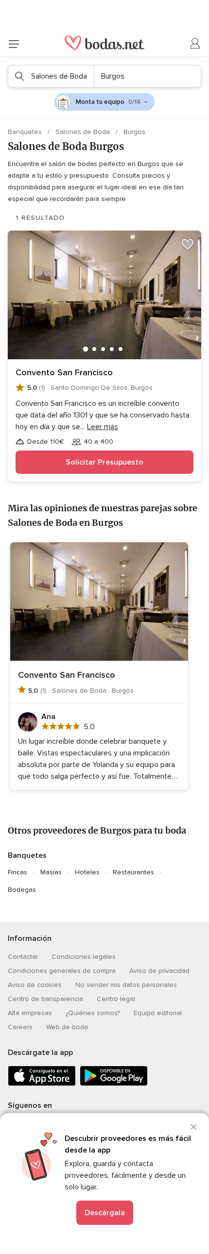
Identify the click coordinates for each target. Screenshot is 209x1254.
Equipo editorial (158, 1013)
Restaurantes (133, 872)
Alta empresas (30, 1013)
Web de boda (67, 1027)
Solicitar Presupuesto (104, 462)
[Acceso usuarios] (195, 43)
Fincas (17, 872)
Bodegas (22, 890)
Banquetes (26, 132)
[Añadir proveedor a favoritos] (187, 244)
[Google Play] (114, 1084)
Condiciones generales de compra (62, 971)
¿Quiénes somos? (93, 1013)
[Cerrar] (193, 1127)
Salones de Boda (83, 132)
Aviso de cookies (35, 985)
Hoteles (87, 872)
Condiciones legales (84, 957)
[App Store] (42, 1084)
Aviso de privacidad (159, 971)
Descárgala (105, 1213)
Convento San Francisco (64, 372)
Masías (51, 872)
